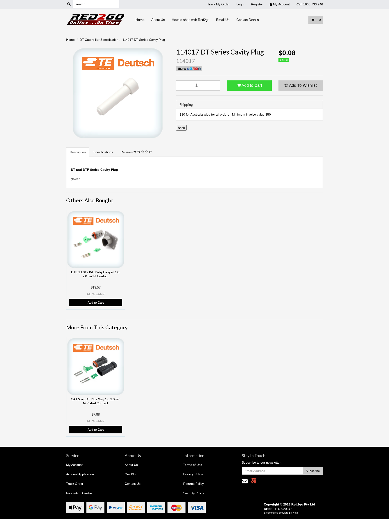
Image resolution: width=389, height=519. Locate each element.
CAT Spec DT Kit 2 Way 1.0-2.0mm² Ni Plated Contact (95, 401)
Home (140, 20)
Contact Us (132, 483)
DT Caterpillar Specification (99, 39)
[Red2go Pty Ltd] (95, 19)
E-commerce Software (276, 512)
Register (257, 4)
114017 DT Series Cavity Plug (143, 39)
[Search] (69, 4)
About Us (158, 20)
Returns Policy (193, 483)
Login (240, 4)
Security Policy (193, 493)
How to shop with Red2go (190, 20)
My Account (74, 465)
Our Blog (131, 474)
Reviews (127, 152)
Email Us (223, 20)
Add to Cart (251, 85)
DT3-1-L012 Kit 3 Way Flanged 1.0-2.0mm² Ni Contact (95, 274)
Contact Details (247, 20)
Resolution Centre (79, 493)
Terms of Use (192, 465)
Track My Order (218, 4)
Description (78, 152)
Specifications (103, 152)
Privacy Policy (193, 474)
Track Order (74, 483)
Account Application (80, 474)
